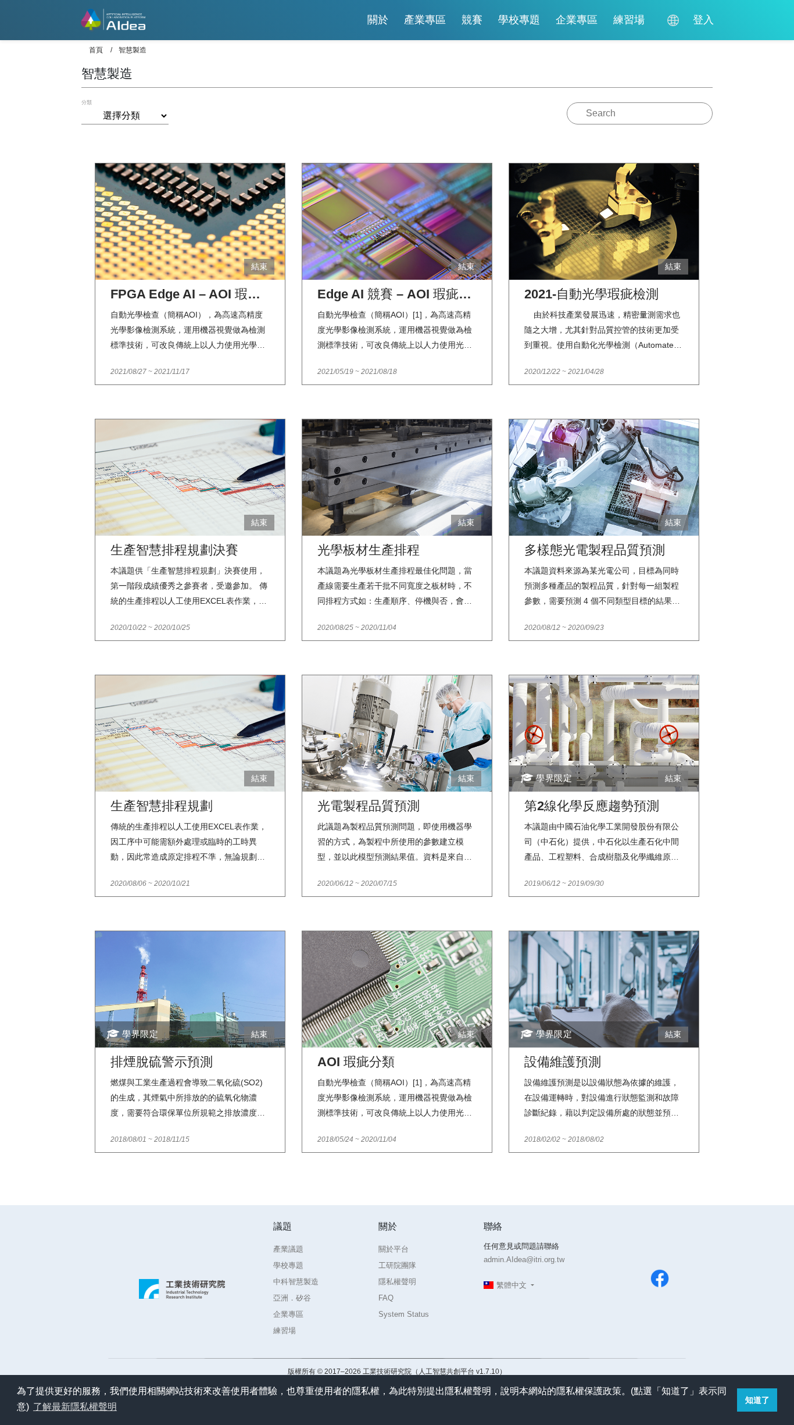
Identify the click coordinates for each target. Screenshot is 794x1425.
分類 (86, 102)
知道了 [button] (757, 1400)
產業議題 (288, 1249)
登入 (703, 20)
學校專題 (519, 20)
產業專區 (425, 20)
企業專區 (577, 20)
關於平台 (393, 1249)
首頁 (96, 50)
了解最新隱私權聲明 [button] (75, 1407)
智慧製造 (132, 50)
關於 (377, 20)
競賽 (472, 20)
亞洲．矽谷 (292, 1298)
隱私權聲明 (397, 1281)
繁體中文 (511, 1285)
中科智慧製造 (296, 1281)
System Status (403, 1314)
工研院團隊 (397, 1265)
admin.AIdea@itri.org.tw (524, 1259)
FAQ (386, 1298)
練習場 (629, 20)
